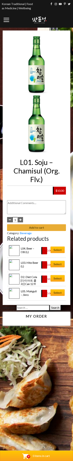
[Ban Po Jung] (39, 20)
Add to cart (36, 227)
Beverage (26, 233)
